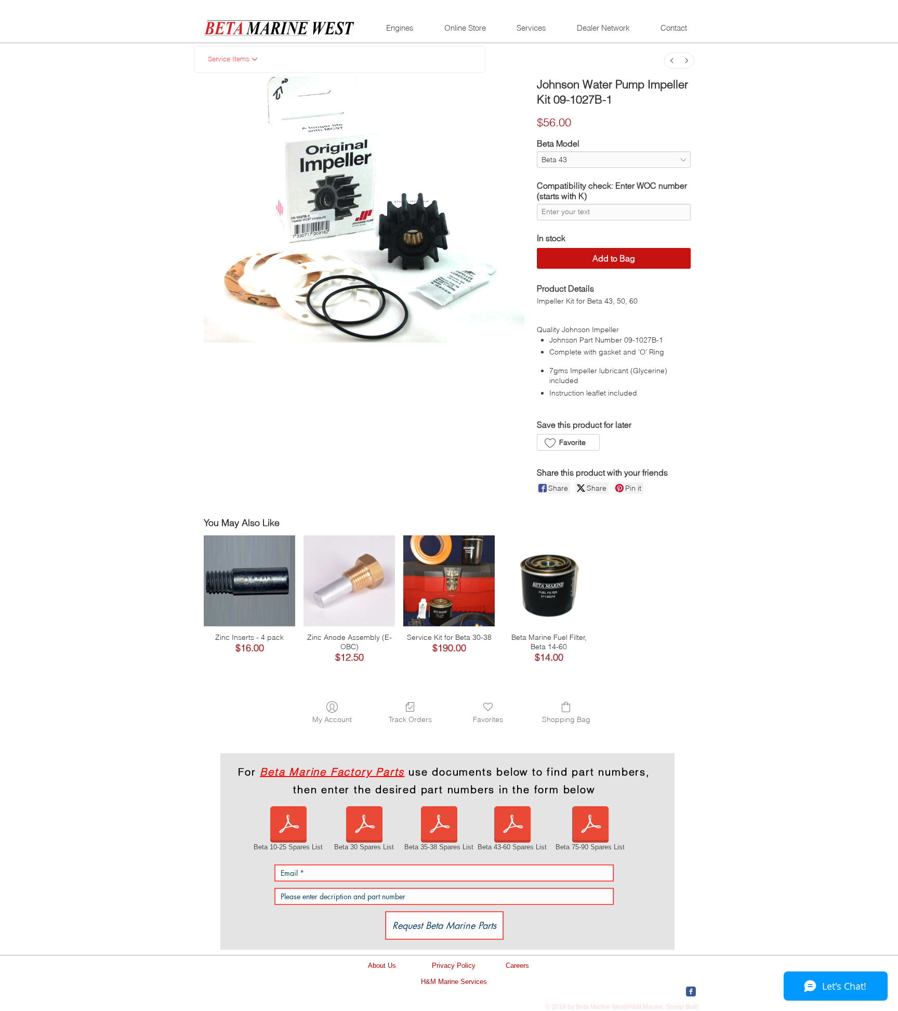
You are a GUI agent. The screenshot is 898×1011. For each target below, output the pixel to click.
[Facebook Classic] (691, 991)
